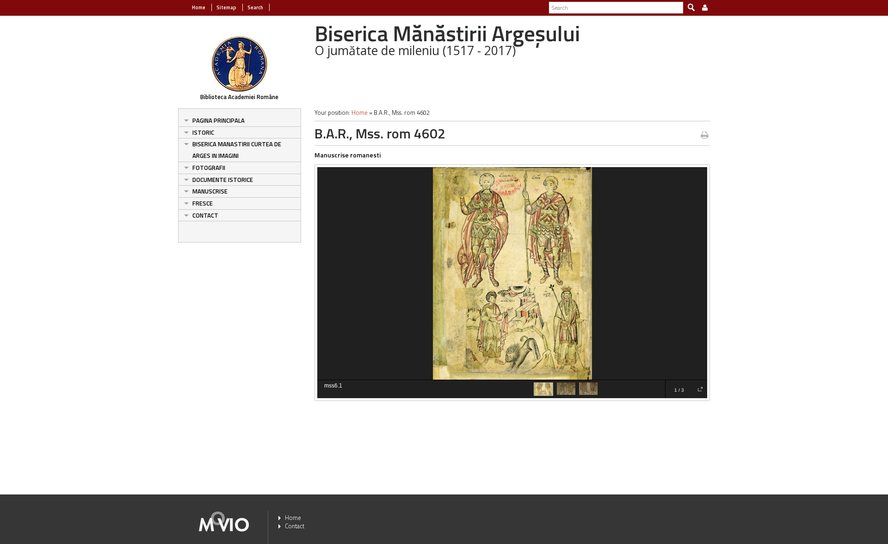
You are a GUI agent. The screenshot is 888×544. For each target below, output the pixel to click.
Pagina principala (218, 120)
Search (255, 7)
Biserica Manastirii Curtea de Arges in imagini (236, 149)
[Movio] (224, 520)
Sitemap (226, 7)
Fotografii (208, 167)
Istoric (203, 132)
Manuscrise (210, 191)
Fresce (202, 203)
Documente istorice (222, 179)
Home (198, 7)
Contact (205, 215)
